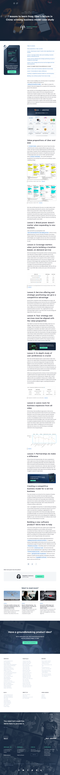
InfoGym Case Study (26, 684)
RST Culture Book (26, 698)
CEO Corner (6, 698)
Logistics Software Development (9, 665)
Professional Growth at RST (28, 697)
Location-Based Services (8, 660)
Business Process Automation (9, 682)
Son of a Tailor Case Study (28, 678)
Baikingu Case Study (26, 670)
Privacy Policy (47, 755)
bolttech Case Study (26, 673)
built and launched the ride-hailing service (38, 232)
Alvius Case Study (26, 671)
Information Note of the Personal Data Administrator (49, 751)
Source (43, 181)
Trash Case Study (26, 666)
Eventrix (43, 695)
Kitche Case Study (26, 668)
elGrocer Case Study (26, 683)
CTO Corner (6, 699)
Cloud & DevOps (7, 679)
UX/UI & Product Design (8, 676)
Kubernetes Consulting (8, 680)
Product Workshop (7, 675)
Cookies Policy (47, 753)
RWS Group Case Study (27, 685)
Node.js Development (7, 685)
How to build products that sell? (47, 665)
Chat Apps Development (8, 695)
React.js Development (7, 683)
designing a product (33, 545)
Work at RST (25, 695)
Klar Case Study (26, 679)
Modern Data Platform (8, 687)
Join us (34, 754)
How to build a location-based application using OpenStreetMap (46, 671)
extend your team (38, 547)
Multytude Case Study (27, 675)
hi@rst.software (7, 755)
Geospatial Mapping (7, 666)
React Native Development (8, 684)
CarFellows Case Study (27, 662)
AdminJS (43, 694)
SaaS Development (7, 663)
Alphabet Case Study (27, 677)
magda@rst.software (41, 557)
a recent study (32, 146)
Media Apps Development (8, 697)
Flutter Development (7, 686)
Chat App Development (8, 673)
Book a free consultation (30, 642)
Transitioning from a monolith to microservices (46, 668)
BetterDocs (44, 697)
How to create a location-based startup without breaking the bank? (46, 662)
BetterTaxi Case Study (27, 676)
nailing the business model (34, 84)
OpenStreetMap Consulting (9, 669)
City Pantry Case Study (27, 672)
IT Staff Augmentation (8, 671)
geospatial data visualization (39, 553)
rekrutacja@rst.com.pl (35, 750)
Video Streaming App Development (10, 672)
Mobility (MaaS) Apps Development (10, 664)
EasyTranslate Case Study (27, 665)
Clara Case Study (26, 680)
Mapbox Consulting (7, 670)
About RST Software (26, 694)
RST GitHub (44, 698)
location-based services (33, 551)
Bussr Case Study (26, 664)
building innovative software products (37, 540)
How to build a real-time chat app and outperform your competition (46, 675)
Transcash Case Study (27, 686)
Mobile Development (7, 678)
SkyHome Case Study (27, 663)
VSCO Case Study (26, 669)
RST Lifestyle (6, 705)
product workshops (35, 156)
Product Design (6, 706)
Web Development (7, 677)
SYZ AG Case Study (26, 682)
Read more (39, 576)
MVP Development (7, 662)
